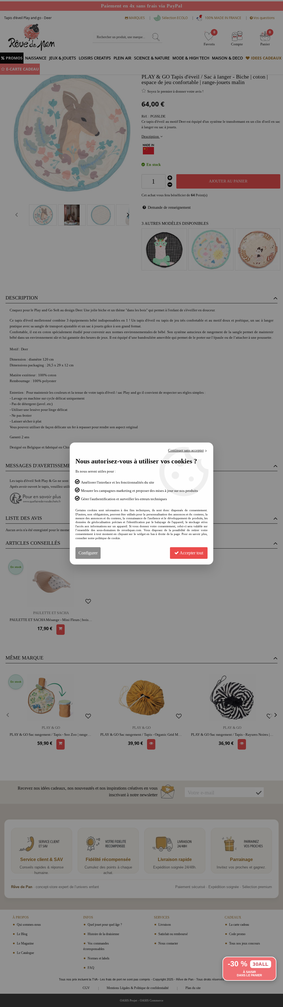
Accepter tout (191, 553)
